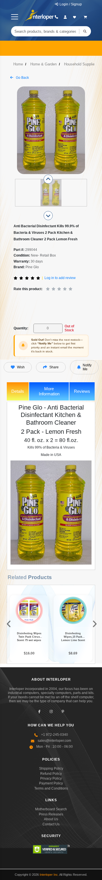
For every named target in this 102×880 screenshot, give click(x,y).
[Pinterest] (63, 711)
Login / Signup (70, 4)
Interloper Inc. (49, 874)
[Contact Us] (56, 17)
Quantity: (21, 328)
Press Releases (51, 814)
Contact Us (51, 824)
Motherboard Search (51, 809)
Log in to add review (60, 278)
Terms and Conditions (51, 788)
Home (18, 64)
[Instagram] (51, 711)
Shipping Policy (51, 768)
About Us (51, 819)
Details (17, 391)
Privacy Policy (51, 778)
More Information (49, 391)
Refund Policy (51, 774)
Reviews (82, 391)
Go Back (22, 78)
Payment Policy (51, 783)
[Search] (85, 31)
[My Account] (65, 17)
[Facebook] (39, 711)
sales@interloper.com (54, 741)
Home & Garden (43, 64)
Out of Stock (69, 328)
